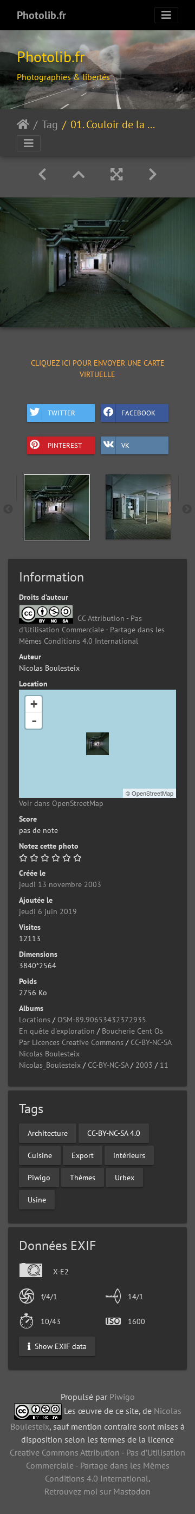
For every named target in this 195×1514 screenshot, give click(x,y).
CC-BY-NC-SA (151, 1042)
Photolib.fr (41, 15)
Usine (37, 1199)
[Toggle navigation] (166, 15)
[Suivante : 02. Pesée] (152, 174)
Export (83, 1155)
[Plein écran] (116, 174)
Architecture (48, 1133)
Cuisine (40, 1155)
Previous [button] (8, 509)
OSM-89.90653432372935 (101, 1019)
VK (125, 445)
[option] (57, 507)
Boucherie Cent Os (132, 1031)
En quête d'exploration (57, 1031)
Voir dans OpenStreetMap (61, 803)
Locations (34, 1019)
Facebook (138, 413)
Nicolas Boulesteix (49, 1054)
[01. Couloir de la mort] (97, 743)
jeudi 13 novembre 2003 (60, 884)
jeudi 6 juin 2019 (48, 911)
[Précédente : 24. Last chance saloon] (42, 174)
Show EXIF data (59, 1346)
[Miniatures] (79, 174)
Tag (50, 124)
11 (164, 1065)
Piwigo (39, 1177)
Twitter (61, 413)
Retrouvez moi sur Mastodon (97, 1491)
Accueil (23, 124)
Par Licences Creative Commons (71, 1042)
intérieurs (129, 1155)
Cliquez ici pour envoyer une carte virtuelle (98, 368)
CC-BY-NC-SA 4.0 (113, 1133)
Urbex (124, 1177)
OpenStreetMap (152, 793)
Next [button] (186, 509)
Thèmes (82, 1177)
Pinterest (65, 445)
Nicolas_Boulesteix (50, 1065)
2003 (144, 1065)
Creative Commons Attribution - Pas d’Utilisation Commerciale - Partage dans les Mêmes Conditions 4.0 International (97, 1465)
